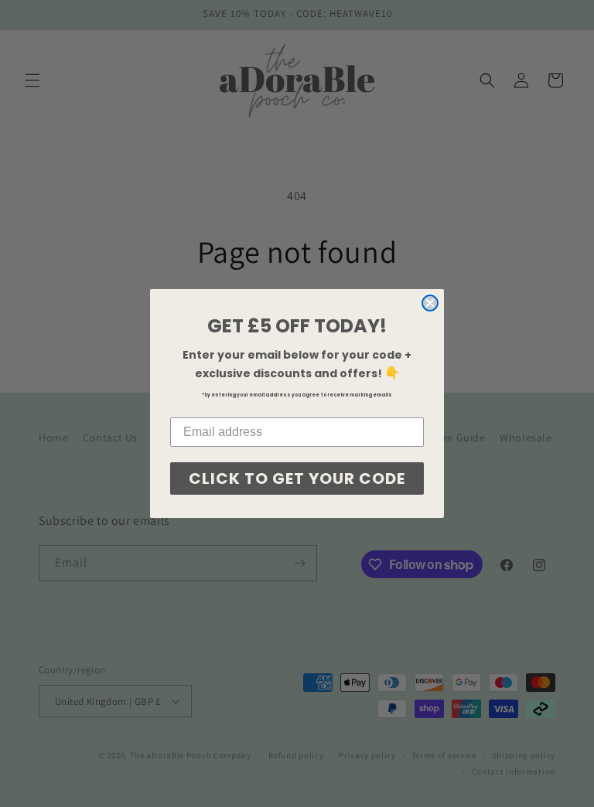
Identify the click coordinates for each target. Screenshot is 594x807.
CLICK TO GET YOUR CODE (297, 478)
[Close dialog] (430, 303)
